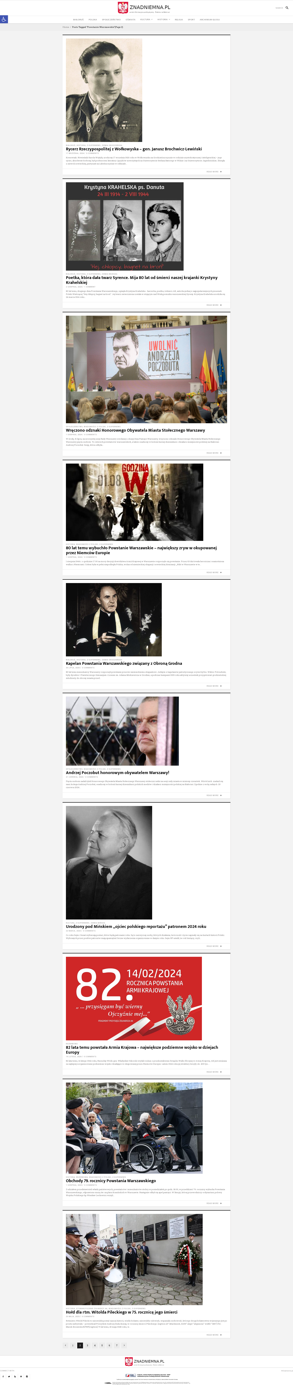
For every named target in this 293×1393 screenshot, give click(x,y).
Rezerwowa (72, 1044)
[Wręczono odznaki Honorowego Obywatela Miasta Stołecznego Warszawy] (146, 369)
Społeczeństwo (74, 427)
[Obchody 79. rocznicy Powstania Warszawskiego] (146, 1128)
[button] (4, 19)
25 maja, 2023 (73, 1317)
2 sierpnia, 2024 (74, 287)
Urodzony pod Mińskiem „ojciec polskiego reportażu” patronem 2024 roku (136, 926)
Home (66, 27)
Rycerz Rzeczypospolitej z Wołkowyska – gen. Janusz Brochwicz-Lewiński (134, 149)
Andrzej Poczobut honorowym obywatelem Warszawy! (117, 772)
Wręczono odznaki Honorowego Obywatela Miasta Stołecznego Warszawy (135, 430)
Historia (81, 145)
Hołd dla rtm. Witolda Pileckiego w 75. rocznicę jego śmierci (121, 1312)
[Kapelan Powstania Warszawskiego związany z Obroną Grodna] (146, 619)
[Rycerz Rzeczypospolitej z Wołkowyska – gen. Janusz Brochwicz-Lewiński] (146, 90)
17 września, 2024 (75, 153)
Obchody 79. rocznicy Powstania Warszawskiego (111, 1180)
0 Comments (92, 153)
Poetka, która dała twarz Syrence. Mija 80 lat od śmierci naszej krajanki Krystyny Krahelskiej (142, 280)
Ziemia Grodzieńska (112, 145)
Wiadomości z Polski (95, 427)
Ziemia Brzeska (109, 274)
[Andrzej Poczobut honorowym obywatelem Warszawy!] (146, 731)
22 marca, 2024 (73, 931)
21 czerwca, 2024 (74, 777)
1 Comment (90, 287)
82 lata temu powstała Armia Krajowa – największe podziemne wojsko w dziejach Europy (142, 1050)
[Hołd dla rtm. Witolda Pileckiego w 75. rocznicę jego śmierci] (146, 1259)
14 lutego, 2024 (73, 1057)
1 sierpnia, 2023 (74, 1185)
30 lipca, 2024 (73, 668)
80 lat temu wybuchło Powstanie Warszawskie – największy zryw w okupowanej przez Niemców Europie (141, 550)
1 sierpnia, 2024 (74, 435)
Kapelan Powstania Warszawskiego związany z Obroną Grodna (124, 663)
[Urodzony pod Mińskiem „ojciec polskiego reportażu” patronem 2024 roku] (146, 862)
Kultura (70, 923)
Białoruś (70, 145)
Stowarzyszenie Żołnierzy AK (91, 1309)
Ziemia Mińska (98, 923)
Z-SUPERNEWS (94, 145)
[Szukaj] (285, 8)
